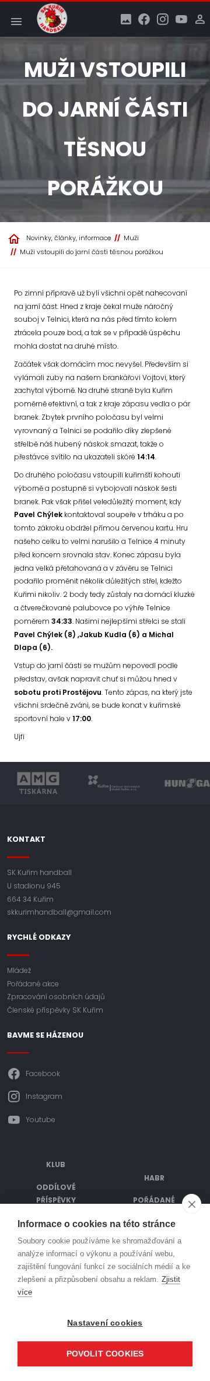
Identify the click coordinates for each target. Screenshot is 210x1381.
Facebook (43, 1073)
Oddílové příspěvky (56, 1194)
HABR (154, 1178)
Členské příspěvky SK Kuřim (55, 1010)
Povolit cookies (105, 1354)
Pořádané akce (33, 984)
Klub (55, 1164)
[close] (191, 1204)
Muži (131, 238)
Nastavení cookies (104, 1323)
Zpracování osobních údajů (56, 997)
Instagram (44, 1096)
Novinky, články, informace (68, 238)
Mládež (19, 970)
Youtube (40, 1120)
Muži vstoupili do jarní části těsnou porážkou (91, 251)
